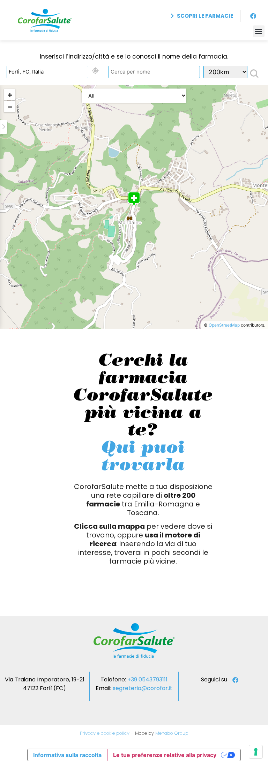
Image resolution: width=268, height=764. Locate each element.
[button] (259, 31)
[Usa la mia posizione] (95, 71)
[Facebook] (253, 16)
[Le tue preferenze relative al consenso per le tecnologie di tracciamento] (255, 751)
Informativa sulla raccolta (67, 754)
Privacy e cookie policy (104, 733)
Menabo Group (171, 733)
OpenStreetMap (224, 325)
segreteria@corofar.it (142, 688)
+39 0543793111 (147, 679)
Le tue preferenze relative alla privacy (164, 754)
